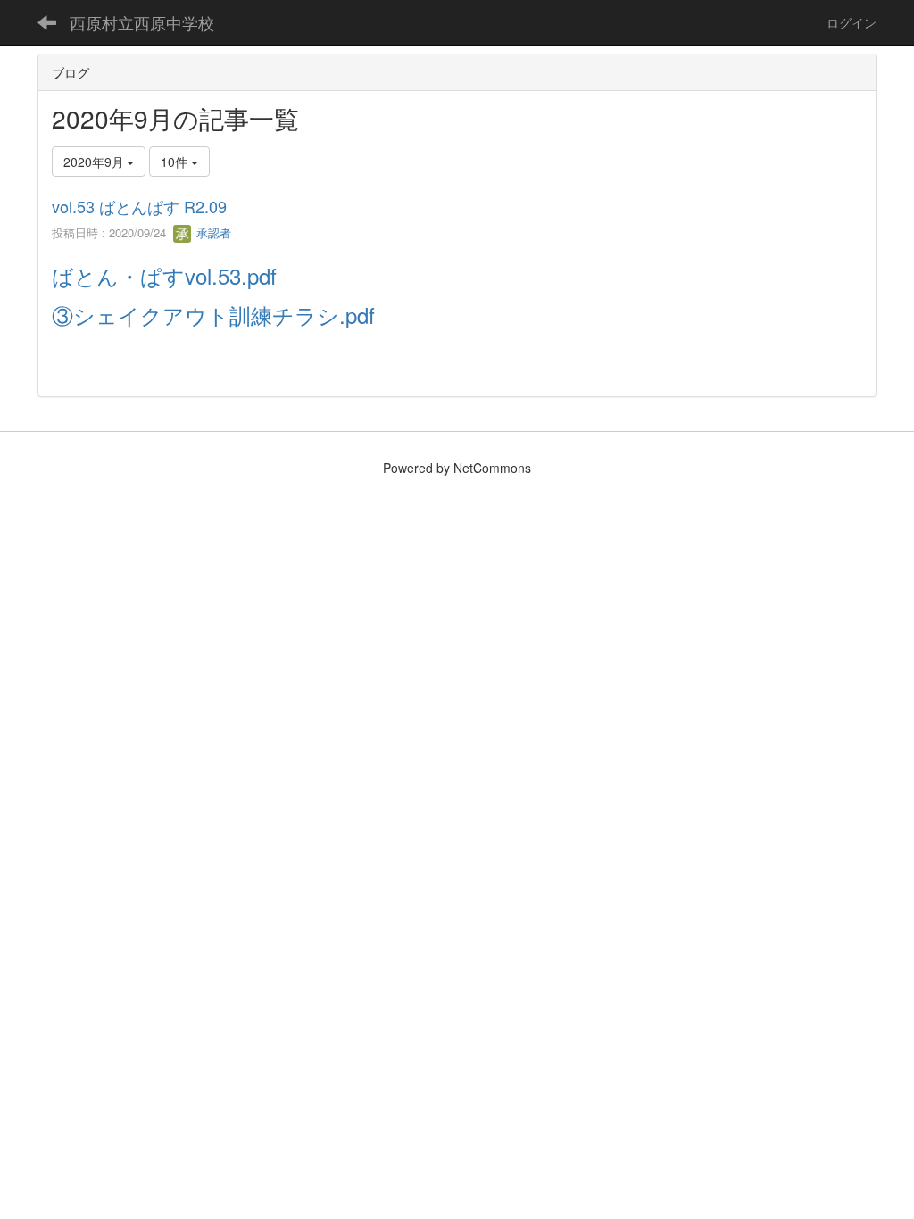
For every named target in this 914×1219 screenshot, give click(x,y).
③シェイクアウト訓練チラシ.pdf (213, 314)
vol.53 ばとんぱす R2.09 (139, 206)
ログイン (852, 22)
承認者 (212, 232)
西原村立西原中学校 (142, 22)
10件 (176, 161)
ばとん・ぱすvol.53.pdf (164, 275)
